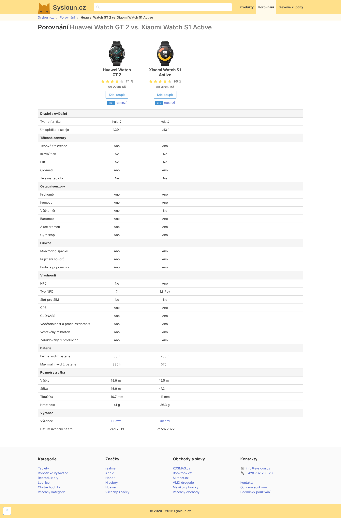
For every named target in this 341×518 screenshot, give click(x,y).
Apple (109, 473)
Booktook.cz (182, 473)
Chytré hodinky (49, 487)
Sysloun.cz (46, 17)
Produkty (247, 7)
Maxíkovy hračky (185, 487)
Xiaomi (165, 421)
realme (110, 468)
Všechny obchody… (187, 492)
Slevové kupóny (291, 7)
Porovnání (266, 7)
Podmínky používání (255, 492)
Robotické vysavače (53, 473)
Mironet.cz (181, 478)
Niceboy (111, 482)
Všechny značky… (118, 492)
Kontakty (247, 482)
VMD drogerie (183, 482)
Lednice (44, 482)
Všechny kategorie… (53, 492)
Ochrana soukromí (254, 487)
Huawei (116, 421)
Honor (110, 478)
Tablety (43, 468)
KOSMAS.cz (181, 468)
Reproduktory (48, 478)
